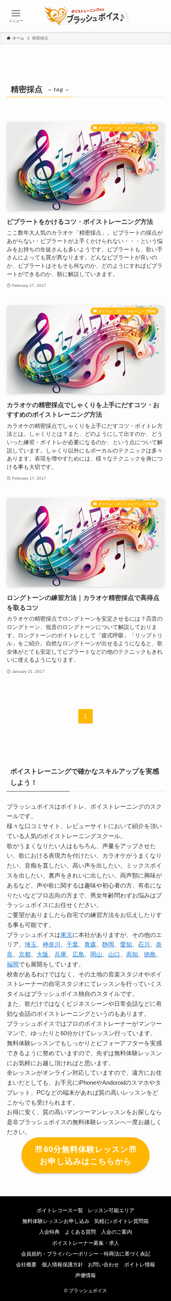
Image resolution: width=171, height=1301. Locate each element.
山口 (114, 954)
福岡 (13, 964)
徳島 (150, 954)
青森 (90, 944)
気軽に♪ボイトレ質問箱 (121, 1221)
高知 (132, 954)
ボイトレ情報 (139, 1265)
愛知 (126, 944)
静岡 (108, 944)
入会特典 (49, 1232)
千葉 (72, 944)
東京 (66, 934)
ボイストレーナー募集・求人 (85, 1243)
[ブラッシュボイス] (86, 16)
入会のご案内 (116, 1232)
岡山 (96, 954)
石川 (144, 944)
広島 (78, 954)
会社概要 (26, 1265)
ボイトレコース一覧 (60, 1210)
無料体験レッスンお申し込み (55, 1221)
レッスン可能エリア (111, 1210)
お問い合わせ (103, 1265)
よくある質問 (80, 1232)
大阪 (43, 954)
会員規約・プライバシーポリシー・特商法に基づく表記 (85, 1254)
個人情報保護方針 (62, 1265)
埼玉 (31, 944)
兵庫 (60, 954)
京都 (25, 954)
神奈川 (51, 944)
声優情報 (85, 1275)
